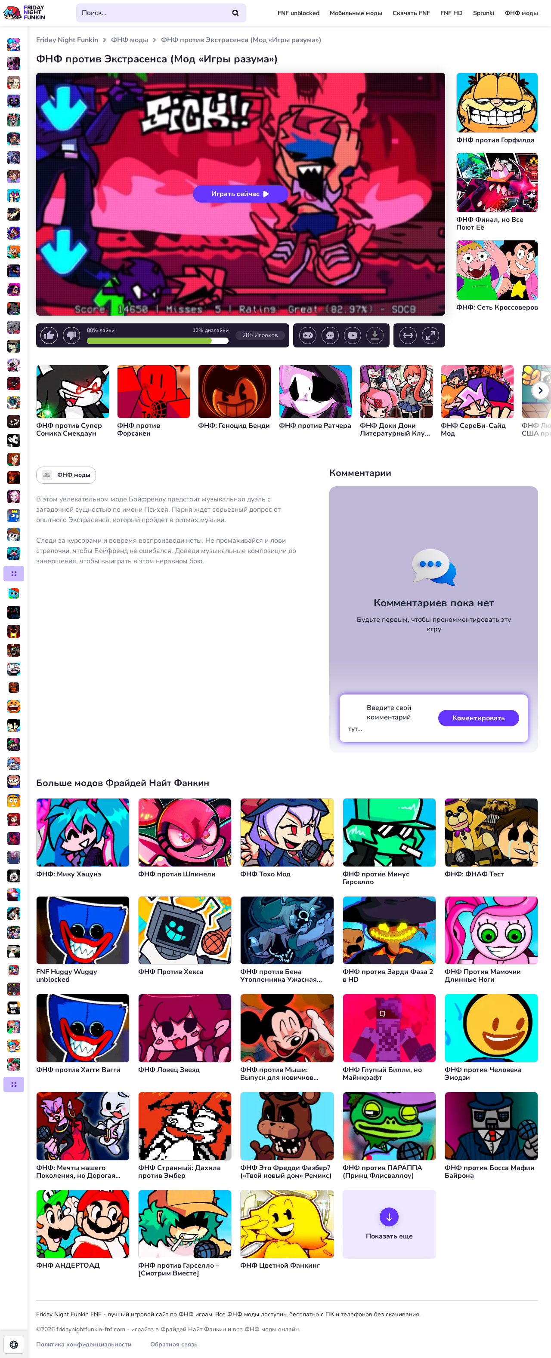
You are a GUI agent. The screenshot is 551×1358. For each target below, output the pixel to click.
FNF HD (451, 13)
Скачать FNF (411, 13)
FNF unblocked (298, 13)
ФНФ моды (521, 13)
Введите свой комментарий (379, 718)
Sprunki (484, 13)
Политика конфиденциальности (83, 1344)
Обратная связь (174, 1344)
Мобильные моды (356, 13)
